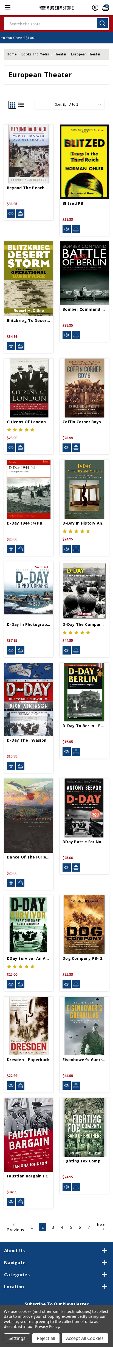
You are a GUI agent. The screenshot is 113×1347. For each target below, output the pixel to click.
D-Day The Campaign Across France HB (84, 624)
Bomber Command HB (84, 309)
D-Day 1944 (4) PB (24, 523)
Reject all (46, 1338)
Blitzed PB (73, 203)
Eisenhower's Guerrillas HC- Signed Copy (84, 1059)
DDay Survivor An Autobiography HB (28, 958)
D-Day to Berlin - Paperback (84, 725)
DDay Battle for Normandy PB (84, 841)
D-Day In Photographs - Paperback (28, 624)
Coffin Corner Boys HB (84, 421)
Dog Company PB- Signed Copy (84, 958)
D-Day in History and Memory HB (84, 523)
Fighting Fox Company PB (84, 1161)
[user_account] (93, 7)
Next (101, 1224)
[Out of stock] (76, 229)
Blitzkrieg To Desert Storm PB (28, 320)
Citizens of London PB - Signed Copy (28, 421)
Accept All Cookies (85, 1338)
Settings (17, 1338)
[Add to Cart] (20, 213)
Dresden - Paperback (28, 1059)
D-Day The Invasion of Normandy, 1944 (28, 740)
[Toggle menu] (7, 7)
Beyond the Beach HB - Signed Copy (28, 187)
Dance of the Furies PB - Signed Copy (28, 857)
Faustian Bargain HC (27, 1176)
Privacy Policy (47, 1326)
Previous (15, 1229)
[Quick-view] (11, 213)
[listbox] (86, 104)
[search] (102, 23)
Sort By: (61, 104)
